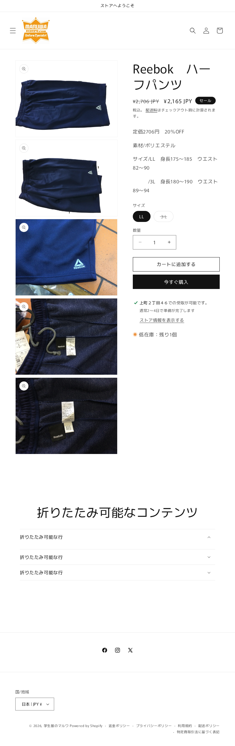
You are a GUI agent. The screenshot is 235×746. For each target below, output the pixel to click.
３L (165, 217)
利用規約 (185, 725)
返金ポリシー (119, 725)
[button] (13, 30)
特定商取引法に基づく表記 (198, 731)
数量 (137, 230)
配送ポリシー (209, 725)
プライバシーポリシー (154, 725)
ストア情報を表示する (162, 320)
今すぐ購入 (176, 282)
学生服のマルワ (56, 725)
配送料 (151, 109)
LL (141, 216)
